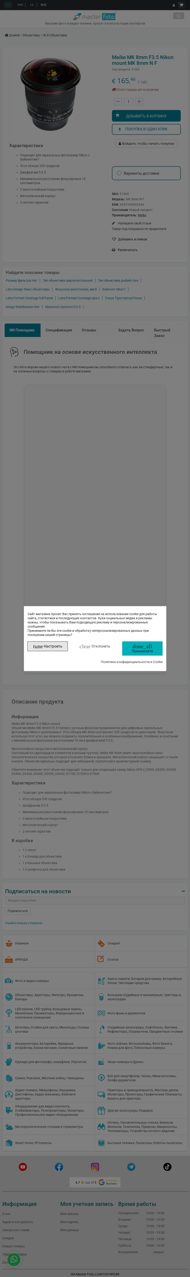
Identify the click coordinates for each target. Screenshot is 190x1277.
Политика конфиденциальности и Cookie (132, 662)
